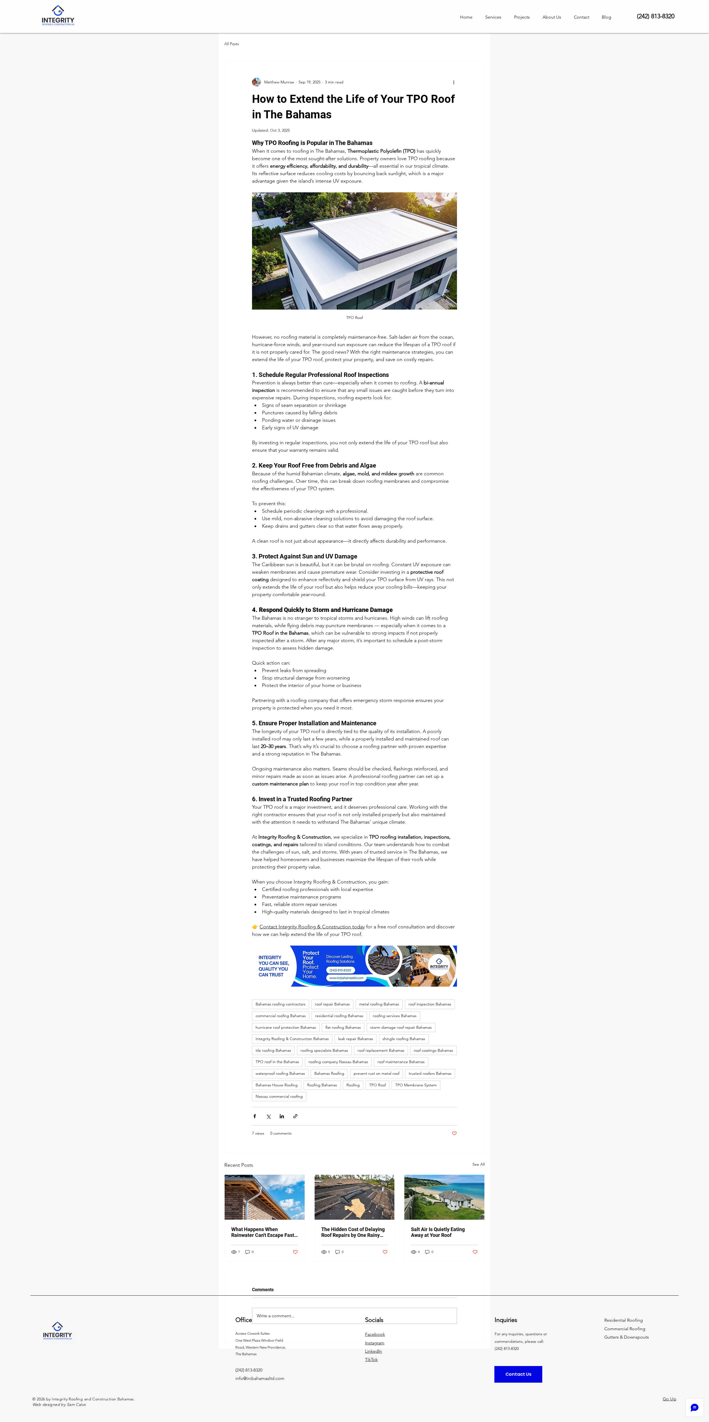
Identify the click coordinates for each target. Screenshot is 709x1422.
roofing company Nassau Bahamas (338, 1061)
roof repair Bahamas (332, 1004)
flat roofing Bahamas (343, 1027)
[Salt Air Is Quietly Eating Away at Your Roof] (444, 1197)
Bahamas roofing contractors (280, 1004)
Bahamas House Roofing (277, 1085)
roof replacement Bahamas (381, 1050)
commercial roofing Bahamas (281, 1015)
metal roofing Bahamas (379, 1004)
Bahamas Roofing (329, 1073)
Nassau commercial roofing (279, 1096)
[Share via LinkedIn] (281, 1116)
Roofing (353, 1085)
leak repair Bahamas (355, 1038)
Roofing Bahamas (322, 1085)
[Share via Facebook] (254, 1116)
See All (478, 1164)
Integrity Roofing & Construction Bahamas (292, 1038)
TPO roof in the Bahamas (277, 1061)
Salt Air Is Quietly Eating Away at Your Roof (438, 1232)
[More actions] (453, 82)
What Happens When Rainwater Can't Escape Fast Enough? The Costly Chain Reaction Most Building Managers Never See (262, 1232)
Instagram (374, 1343)
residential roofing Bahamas (339, 1015)
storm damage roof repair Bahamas (401, 1027)
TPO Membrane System (416, 1085)
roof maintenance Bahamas (401, 1061)
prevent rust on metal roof (376, 1073)
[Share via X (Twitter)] (268, 1116)
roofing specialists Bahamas (324, 1050)
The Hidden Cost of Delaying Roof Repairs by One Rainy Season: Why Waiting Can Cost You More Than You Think (353, 1232)
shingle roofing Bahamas (403, 1038)
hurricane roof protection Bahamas (286, 1027)
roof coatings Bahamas (433, 1050)
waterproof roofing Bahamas (280, 1073)
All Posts (231, 43)
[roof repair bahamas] (355, 1197)
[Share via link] (295, 1116)
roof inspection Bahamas (430, 1004)
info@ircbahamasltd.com (259, 1378)
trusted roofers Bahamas (430, 1073)
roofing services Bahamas (395, 1015)
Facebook (375, 1334)
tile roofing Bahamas (273, 1050)
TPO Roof (377, 1085)
